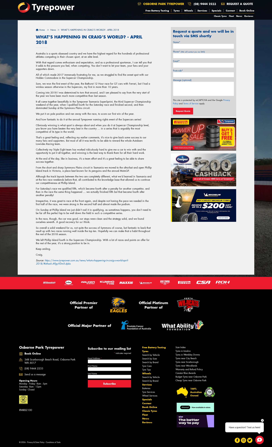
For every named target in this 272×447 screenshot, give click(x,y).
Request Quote (183, 111)
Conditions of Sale (53, 442)
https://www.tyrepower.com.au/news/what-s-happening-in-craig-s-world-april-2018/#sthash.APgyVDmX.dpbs (82, 262)
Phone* (189, 51)
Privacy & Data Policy (35, 442)
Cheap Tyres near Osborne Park (191, 380)
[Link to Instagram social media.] (243, 440)
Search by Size (149, 358)
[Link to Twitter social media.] (249, 440)
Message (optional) (182, 80)
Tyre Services (148, 392)
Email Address (95, 358)
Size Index (181, 347)
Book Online (246, 10)
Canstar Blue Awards (186, 373)
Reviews (248, 16)
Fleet (231, 16)
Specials (216, 10)
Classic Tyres (220, 16)
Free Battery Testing (157, 10)
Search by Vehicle (151, 354)
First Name (92, 366)
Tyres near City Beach (186, 358)
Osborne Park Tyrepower (163, 4)
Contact (230, 10)
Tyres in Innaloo (183, 351)
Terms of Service (190, 103)
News (239, 16)
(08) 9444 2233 (205, 4)
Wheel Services (149, 395)
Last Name (92, 373)
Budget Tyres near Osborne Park (191, 376)
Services (202, 10)
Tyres (177, 10)
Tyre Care (147, 366)
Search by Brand (150, 362)
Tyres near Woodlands (186, 365)
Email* (176, 61)
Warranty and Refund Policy (189, 369)
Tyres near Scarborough (187, 362)
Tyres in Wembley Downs (188, 354)
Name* (176, 42)
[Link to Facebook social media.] (237, 440)
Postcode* (178, 70)
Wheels (188, 10)
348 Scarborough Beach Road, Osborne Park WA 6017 (50, 361)
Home (41, 29)
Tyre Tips (146, 369)
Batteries (146, 388)
